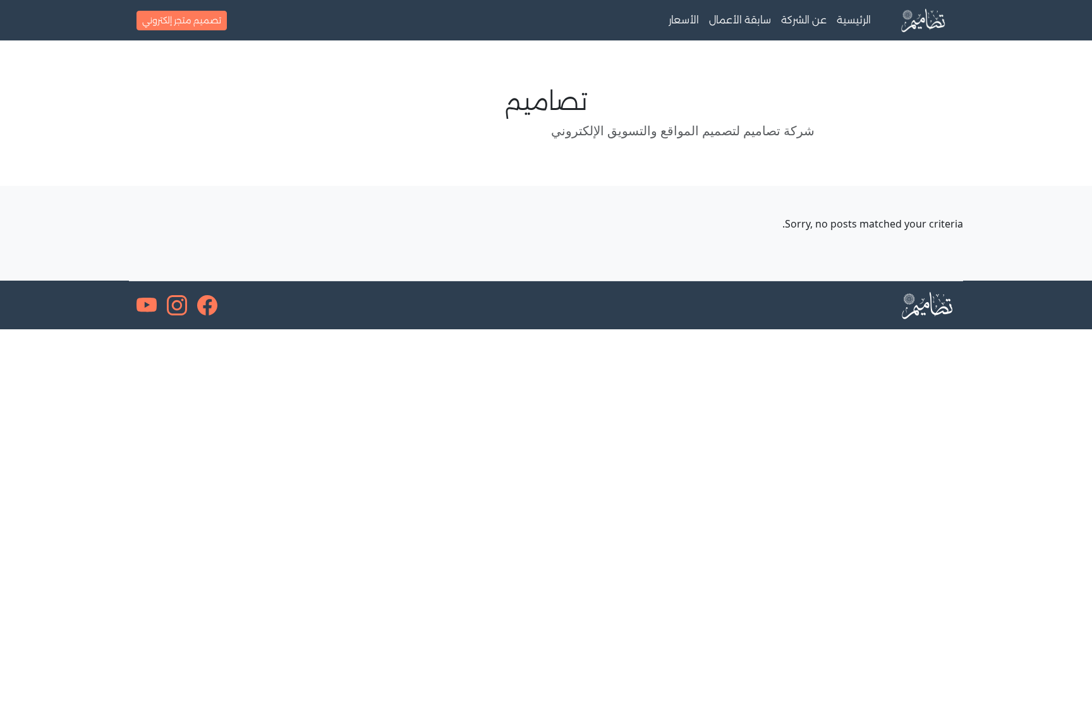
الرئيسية (854, 20)
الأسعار (684, 20)
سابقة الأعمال (740, 20)
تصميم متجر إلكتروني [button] (181, 20)
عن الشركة (804, 20)
